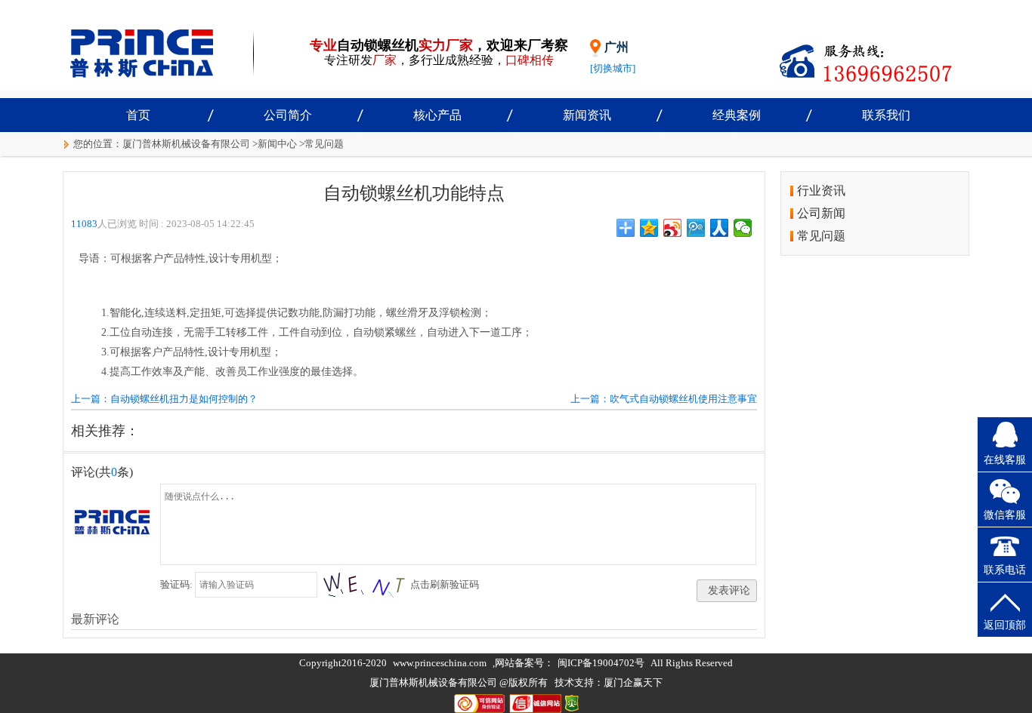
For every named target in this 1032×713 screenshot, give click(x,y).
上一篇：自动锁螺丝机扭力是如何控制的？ (164, 398)
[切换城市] (612, 68)
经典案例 (736, 115)
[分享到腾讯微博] (696, 228)
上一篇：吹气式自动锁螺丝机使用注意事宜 (663, 398)
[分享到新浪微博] (672, 228)
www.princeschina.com (440, 662)
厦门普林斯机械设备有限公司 (186, 143)
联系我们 (886, 115)
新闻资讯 (587, 115)
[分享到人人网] (719, 228)
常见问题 (324, 143)
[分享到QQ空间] (649, 228)
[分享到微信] (743, 228)
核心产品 (437, 115)
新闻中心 (277, 143)
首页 (138, 115)
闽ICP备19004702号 (601, 662)
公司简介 (288, 115)
